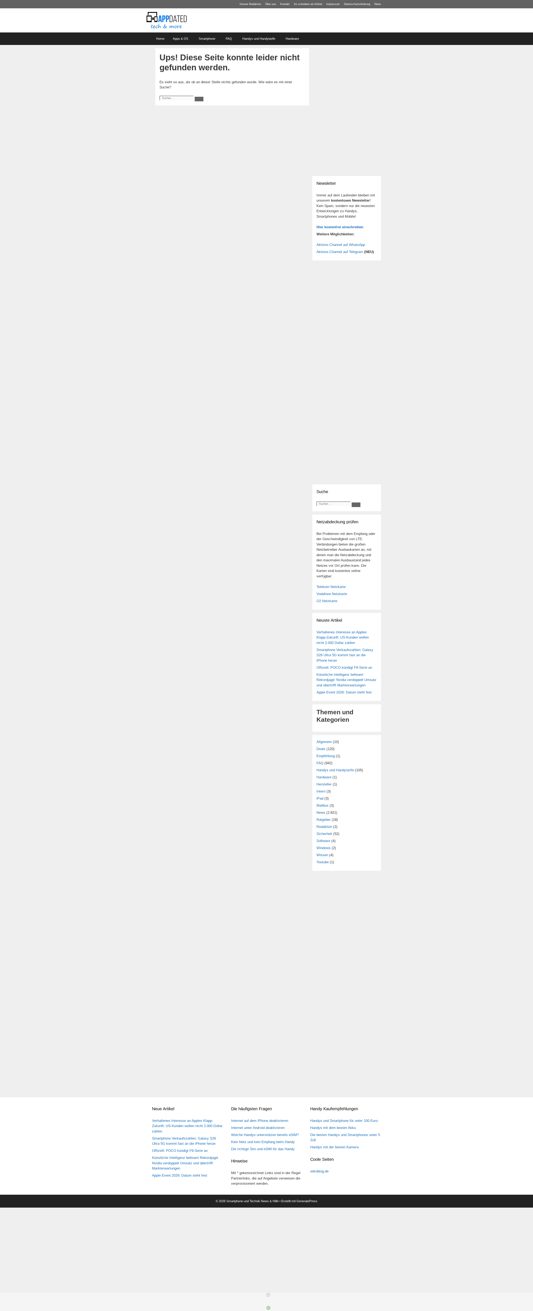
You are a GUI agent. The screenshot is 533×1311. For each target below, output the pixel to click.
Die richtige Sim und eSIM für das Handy (263, 1149)
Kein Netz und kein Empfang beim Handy (263, 1142)
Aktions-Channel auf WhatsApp (340, 245)
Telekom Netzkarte (331, 587)
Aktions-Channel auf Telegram (339, 252)
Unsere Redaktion (250, 4)
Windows (323, 848)
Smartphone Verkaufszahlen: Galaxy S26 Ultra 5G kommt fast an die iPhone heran (344, 655)
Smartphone (207, 38)
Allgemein (324, 742)
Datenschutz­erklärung (357, 4)
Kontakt (285, 4)
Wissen (322, 855)
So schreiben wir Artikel (308, 4)
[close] (268, 1295)
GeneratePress (306, 1201)
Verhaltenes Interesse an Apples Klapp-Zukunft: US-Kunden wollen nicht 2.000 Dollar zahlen (342, 637)
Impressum (333, 4)
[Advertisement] (346, 143)
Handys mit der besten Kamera (334, 1147)
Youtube (322, 862)
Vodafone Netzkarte (331, 594)
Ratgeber (323, 820)
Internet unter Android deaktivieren (258, 1128)
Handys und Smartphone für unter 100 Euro (344, 1121)
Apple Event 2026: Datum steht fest (344, 692)
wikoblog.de (319, 1171)
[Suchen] (199, 99)
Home (160, 38)
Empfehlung (325, 756)
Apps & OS (180, 38)
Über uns (270, 4)
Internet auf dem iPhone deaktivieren (259, 1121)
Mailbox (322, 805)
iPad (319, 798)
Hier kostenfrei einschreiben (339, 227)
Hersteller (324, 784)
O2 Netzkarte (326, 601)
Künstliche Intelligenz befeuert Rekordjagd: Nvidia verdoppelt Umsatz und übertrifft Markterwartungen (346, 680)
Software (323, 841)
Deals (320, 749)
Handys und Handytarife (258, 38)
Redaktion (324, 827)
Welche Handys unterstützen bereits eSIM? (265, 1135)
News (377, 4)
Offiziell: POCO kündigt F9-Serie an (344, 668)
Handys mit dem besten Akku (333, 1128)
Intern (320, 791)
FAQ (229, 38)
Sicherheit (324, 834)
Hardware (292, 38)
